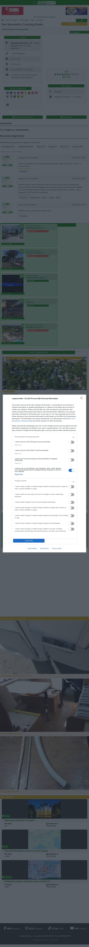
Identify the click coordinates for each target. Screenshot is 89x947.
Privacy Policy (57, 548)
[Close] (82, 399)
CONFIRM (29, 541)
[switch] (71, 442)
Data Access (44, 548)
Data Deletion (32, 548)
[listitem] (44, 437)
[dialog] (44, 473)
